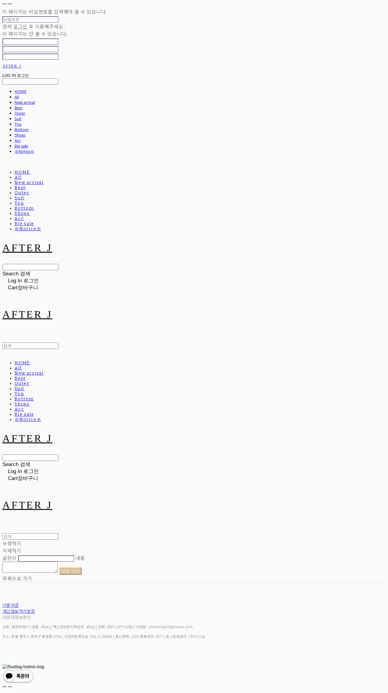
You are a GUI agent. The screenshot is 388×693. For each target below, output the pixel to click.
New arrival (25, 102)
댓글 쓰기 (70, 571)
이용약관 (10, 605)
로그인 (20, 26)
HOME (20, 91)
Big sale (21, 146)
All (17, 97)
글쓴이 (9, 557)
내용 (80, 557)
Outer (20, 113)
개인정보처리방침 (18, 611)
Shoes (20, 135)
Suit (18, 118)
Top (18, 124)
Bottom (21, 129)
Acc (18, 140)
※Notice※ (24, 151)
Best (18, 107)
